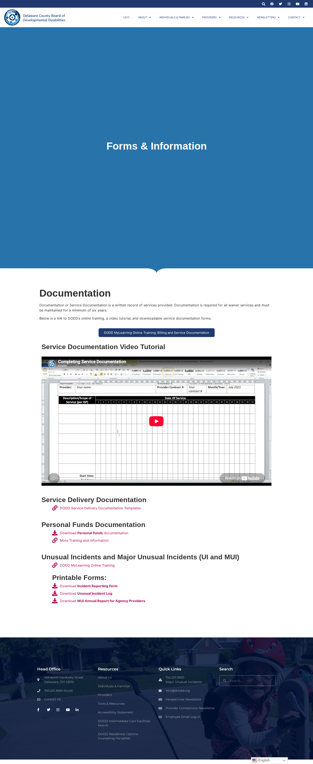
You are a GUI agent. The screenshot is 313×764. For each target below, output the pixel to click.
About (142, 17)
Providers (209, 17)
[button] (263, 4)
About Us (105, 677)
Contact (294, 17)
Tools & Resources (111, 703)
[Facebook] (272, 4)
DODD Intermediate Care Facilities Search (124, 723)
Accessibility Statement (115, 712)
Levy (126, 17)
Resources (237, 17)
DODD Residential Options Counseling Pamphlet (118, 736)
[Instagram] (289, 4)
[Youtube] (297, 4)
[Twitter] (280, 4)
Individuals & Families (174, 17)
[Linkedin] (306, 4)
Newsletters (266, 17)
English (263, 760)
